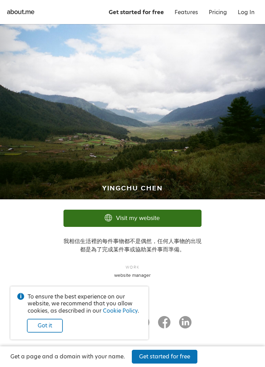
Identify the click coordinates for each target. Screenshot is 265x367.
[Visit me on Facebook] (164, 325)
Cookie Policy (120, 311)
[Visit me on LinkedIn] (185, 325)
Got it (45, 325)
